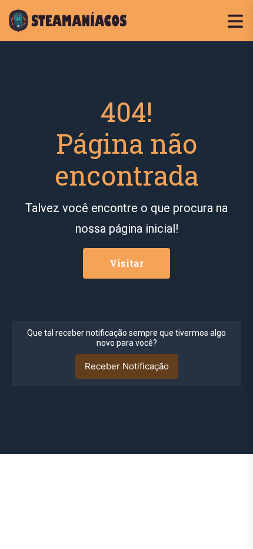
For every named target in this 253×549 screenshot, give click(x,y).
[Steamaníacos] (67, 19)
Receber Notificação (127, 366)
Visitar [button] (126, 263)
